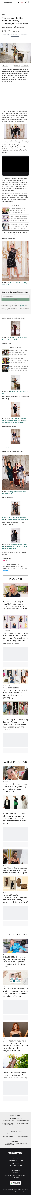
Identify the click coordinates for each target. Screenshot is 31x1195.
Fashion (4, 14)
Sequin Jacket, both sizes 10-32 (18, 519)
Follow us (18, 65)
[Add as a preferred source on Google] (15, 1183)
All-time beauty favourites (8, 1120)
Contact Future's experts (15, 1160)
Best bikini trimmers (8, 1133)
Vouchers (15, 1127)
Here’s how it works (15, 36)
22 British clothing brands (22, 1123)
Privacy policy (15, 1168)
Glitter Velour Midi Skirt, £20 (11, 420)
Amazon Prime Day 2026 (16, 7)
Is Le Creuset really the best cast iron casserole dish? (8, 1124)
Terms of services (19, 303)
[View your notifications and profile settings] (18, 2)
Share (6, 65)
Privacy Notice (21, 305)
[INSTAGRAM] (4, 561)
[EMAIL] (7, 561)
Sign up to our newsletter (21, 1143)
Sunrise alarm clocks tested (23, 1120)
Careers (15, 1172)
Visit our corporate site (23, 1189)
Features (20, 31)
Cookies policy (15, 1170)
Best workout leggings (8, 1136)
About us (15, 1158)
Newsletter (25, 65)
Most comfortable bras (23, 1136)
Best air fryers (23, 1133)
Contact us (15, 1163)
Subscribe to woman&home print (9, 1144)
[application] (15, 164)
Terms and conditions (15, 1165)
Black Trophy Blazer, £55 (18, 418)
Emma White (7, 30)
